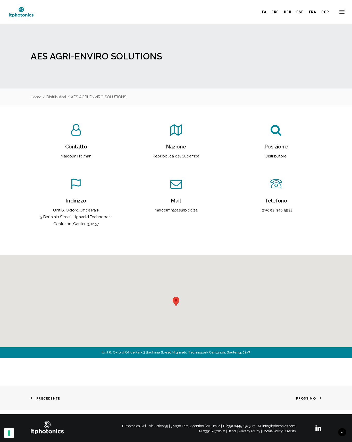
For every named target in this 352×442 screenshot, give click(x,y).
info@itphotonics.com (279, 426)
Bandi (232, 431)
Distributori (56, 97)
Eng (275, 12)
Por (325, 12)
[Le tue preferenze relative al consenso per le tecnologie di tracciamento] (9, 433)
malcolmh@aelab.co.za (176, 210)
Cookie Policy (273, 431)
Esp (300, 12)
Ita (263, 12)
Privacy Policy (249, 431)
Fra (312, 12)
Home (36, 97)
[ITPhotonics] (21, 12)
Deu (287, 12)
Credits (290, 431)
